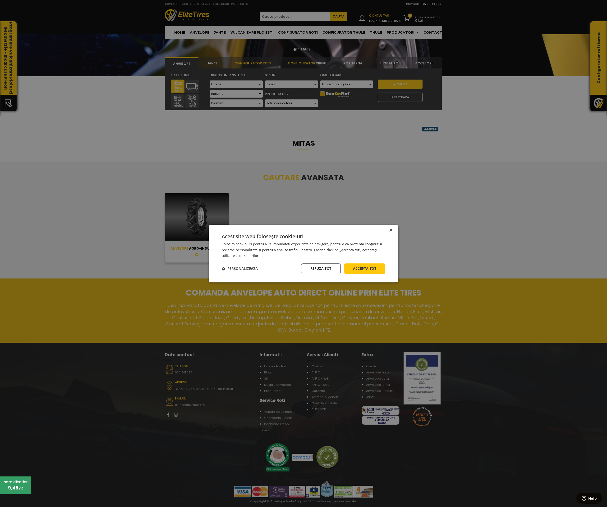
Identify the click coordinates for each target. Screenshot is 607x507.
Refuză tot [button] (320, 268)
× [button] (390, 230)
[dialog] (303, 253)
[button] (240, 268)
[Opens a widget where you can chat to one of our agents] (589, 499)
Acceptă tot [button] (364, 268)
